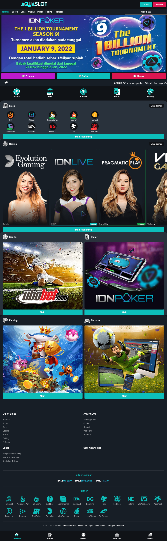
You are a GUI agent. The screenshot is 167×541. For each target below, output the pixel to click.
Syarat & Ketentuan (11, 457)
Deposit (87, 427)
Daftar (146, 4)
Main (42, 312)
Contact (87, 423)
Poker (40, 11)
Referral (87, 434)
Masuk (159, 4)
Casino (31, 11)
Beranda (5, 11)
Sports (15, 11)
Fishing (49, 11)
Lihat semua (156, 105)
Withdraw (88, 430)
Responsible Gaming (12, 453)
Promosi (59, 11)
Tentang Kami (90, 419)
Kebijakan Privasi (10, 461)
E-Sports (6, 441)
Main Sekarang (83, 136)
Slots (23, 11)
